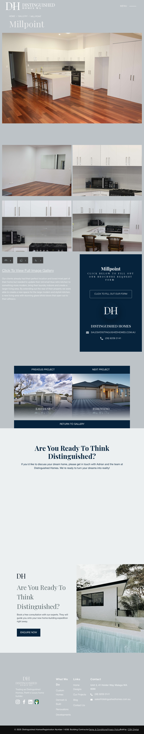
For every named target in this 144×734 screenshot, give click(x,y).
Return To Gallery (72, 424)
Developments (63, 715)
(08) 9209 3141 (113, 338)
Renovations (62, 709)
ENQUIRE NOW (28, 632)
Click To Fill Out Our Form (110, 294)
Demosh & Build (61, 702)
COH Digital (133, 730)
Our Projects (79, 695)
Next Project (101, 370)
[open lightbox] (72, 86)
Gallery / (24, 16)
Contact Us (79, 705)
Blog (75, 700)
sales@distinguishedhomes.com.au (113, 333)
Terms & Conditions (98, 730)
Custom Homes (60, 693)
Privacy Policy (113, 730)
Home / (13, 16)
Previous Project (43, 370)
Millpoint (36, 16)
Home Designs (77, 687)
